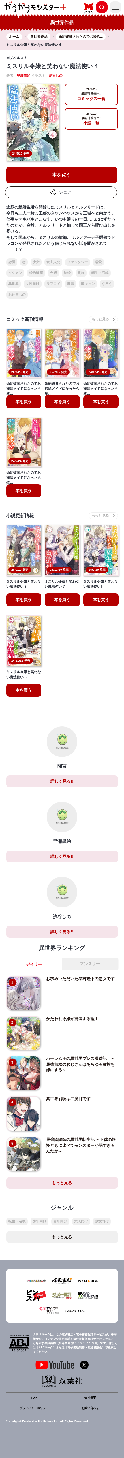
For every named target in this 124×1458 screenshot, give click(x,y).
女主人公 (53, 262)
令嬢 (53, 273)
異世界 (13, 284)
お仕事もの (17, 295)
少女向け (102, 1221)
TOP (34, 1397)
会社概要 (90, 1397)
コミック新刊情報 (24, 319)
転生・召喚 (100, 273)
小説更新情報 (20, 515)
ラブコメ (53, 284)
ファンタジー (77, 262)
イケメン (15, 273)
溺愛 (98, 262)
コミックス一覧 (91, 94)
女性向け (33, 284)
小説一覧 (91, 118)
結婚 (67, 273)
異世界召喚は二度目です (68, 1098)
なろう (107, 284)
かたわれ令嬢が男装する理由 (72, 1018)
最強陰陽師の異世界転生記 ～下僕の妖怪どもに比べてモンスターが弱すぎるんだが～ (81, 1145)
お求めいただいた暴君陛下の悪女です (80, 978)
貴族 (81, 273)
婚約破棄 (36, 273)
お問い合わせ (90, 1408)
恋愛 (11, 262)
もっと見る (62, 1182)
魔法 (70, 284)
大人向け (81, 1221)
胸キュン (88, 284)
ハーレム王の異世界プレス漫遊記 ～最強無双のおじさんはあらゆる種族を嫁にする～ (80, 1064)
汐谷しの (56, 76)
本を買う (61, 174)
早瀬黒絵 (24, 76)
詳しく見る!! (62, 781)
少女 (36, 262)
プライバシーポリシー (34, 1408)
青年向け (60, 1221)
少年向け (39, 1221)
